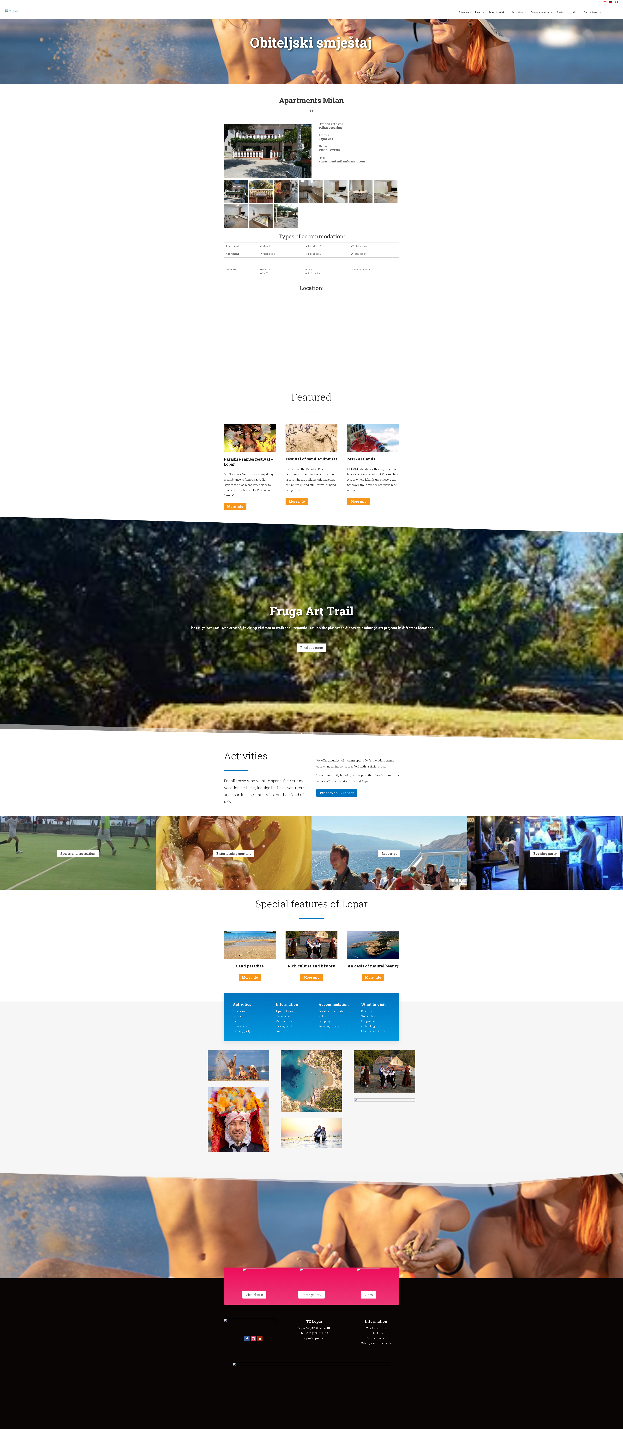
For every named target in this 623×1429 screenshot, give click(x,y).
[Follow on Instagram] (253, 1338)
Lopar (478, 12)
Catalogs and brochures (376, 1343)
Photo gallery (311, 1295)
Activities (517, 12)
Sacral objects (370, 1016)
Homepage (465, 12)
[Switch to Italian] (616, 3)
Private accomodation (332, 1011)
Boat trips (389, 853)
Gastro (560, 12)
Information (287, 1004)
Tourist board (590, 12)
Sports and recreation (77, 853)
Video (368, 1295)
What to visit (496, 12)
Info (573, 12)
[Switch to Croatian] (605, 3)
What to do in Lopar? (337, 793)
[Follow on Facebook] (247, 1338)
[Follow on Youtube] (260, 1338)
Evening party (545, 853)
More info (235, 506)
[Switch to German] (610, 3)
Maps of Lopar (285, 1021)
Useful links (283, 1016)
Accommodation (540, 12)
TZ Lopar (314, 1321)
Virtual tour (254, 1295)
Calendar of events (373, 1031)
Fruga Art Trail (311, 611)
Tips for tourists (286, 1011)
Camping (324, 1021)
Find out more (311, 647)
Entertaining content (233, 853)
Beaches (366, 1011)
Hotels (322, 1016)
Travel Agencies (328, 1026)
